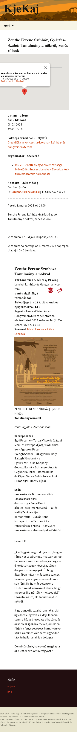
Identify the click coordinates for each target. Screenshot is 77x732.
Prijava (11, 686)
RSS (9, 692)
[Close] (45, 67)
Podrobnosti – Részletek (12, 81)
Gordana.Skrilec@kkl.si (25, 192)
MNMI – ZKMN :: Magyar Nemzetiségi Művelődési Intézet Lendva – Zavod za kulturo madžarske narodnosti (42, 169)
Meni (7, 25)
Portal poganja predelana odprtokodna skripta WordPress (33, 714)
